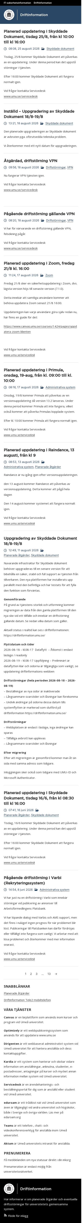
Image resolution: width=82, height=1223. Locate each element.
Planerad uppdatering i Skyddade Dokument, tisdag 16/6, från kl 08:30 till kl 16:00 (39, 798)
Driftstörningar (56, 167)
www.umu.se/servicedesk (21, 96)
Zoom (49, 275)
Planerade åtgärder (48, 467)
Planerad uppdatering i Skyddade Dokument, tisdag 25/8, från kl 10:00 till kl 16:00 (39, 36)
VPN (70, 167)
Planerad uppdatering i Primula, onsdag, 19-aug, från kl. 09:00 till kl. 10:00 (38, 375)
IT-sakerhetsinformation (17, 2)
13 (49, 974)
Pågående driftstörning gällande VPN (39, 214)
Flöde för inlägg (18, 1216)
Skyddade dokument (60, 48)
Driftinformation (43, 2)
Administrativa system (60, 387)
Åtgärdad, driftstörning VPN (30, 161)
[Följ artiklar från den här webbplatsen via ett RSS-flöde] (5, 1215)
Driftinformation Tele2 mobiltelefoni (27, 1000)
